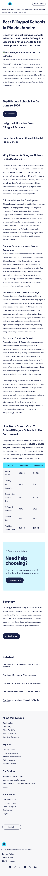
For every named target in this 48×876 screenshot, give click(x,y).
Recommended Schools (13, 776)
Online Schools (9, 760)
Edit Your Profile (9, 803)
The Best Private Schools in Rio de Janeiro (22, 683)
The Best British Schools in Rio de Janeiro (21, 692)
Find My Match (9, 750)
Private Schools (9, 764)
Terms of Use (7, 858)
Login (5, 787)
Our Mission (8, 723)
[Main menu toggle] (4, 3)
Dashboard (7, 810)
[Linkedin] (20, 867)
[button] (39, 4)
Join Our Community (11, 737)
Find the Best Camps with (19, 783)
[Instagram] (15, 867)
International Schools (13, 9)
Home (4, 9)
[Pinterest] (35, 867)
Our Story (7, 727)
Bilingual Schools (26, 9)
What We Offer (9, 730)
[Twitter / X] (30, 867)
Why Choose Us (9, 733)
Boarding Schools (10, 753)
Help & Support (9, 807)
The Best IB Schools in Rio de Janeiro (19, 675)
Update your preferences (14, 780)
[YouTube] (25, 867)
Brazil (43, 9)
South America (36, 9)
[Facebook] (10, 867)
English (11, 827)
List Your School (9, 800)
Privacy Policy (8, 854)
